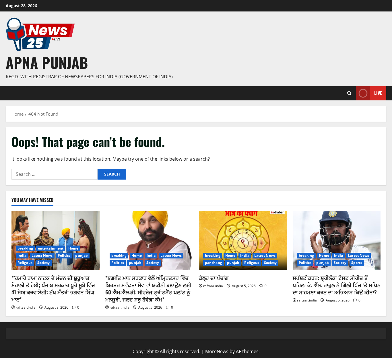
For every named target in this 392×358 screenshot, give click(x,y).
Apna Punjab (47, 62)
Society (43, 262)
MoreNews (216, 351)
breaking (25, 248)
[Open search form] (349, 93)
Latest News (42, 255)
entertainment (50, 248)
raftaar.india (26, 307)
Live (378, 93)
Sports (356, 262)
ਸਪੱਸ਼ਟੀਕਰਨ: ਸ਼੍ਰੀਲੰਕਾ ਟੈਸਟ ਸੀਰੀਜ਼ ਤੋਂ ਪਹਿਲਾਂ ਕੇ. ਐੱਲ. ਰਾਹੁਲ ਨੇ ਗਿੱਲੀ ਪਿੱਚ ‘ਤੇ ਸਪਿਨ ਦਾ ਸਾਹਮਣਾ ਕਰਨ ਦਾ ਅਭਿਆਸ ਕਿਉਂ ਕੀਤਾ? (337, 285)
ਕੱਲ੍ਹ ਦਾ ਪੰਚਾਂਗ (214, 277)
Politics (64, 255)
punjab (81, 255)
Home (73, 248)
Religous (25, 262)
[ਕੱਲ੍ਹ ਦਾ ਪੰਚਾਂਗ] (243, 240)
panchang (213, 262)
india (22, 255)
